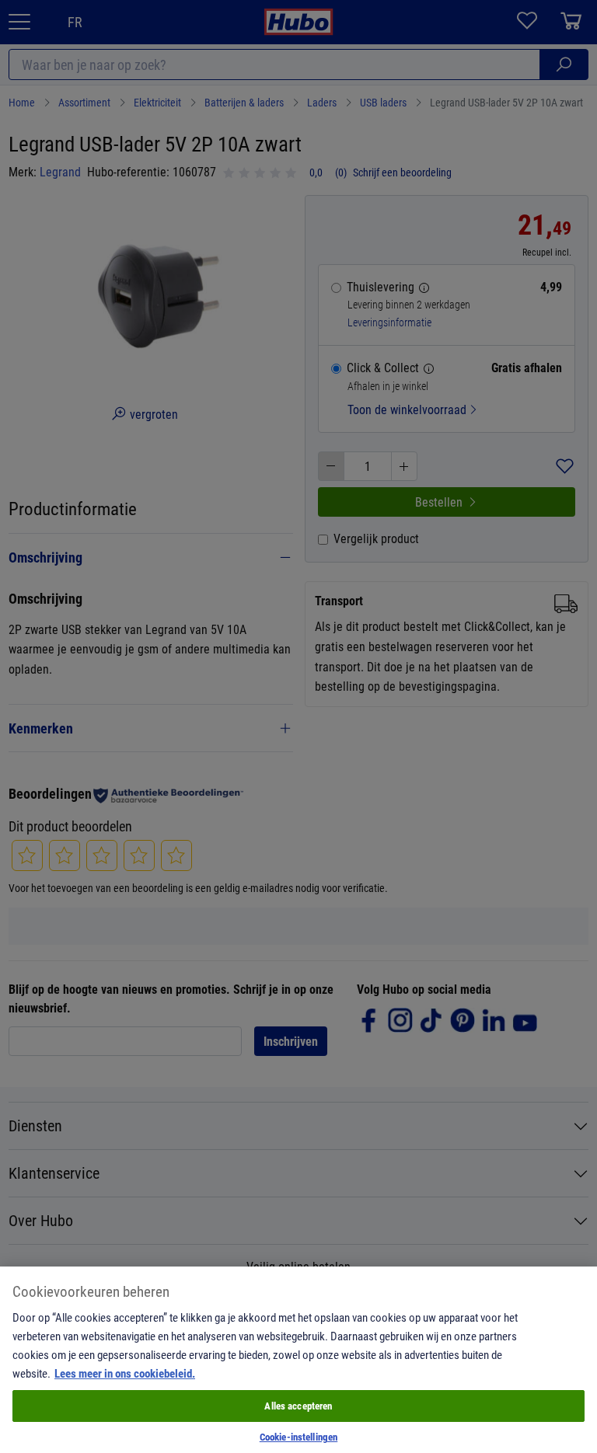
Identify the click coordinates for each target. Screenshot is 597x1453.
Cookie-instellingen (298, 1437)
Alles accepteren (298, 1406)
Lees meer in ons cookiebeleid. (124, 1373)
